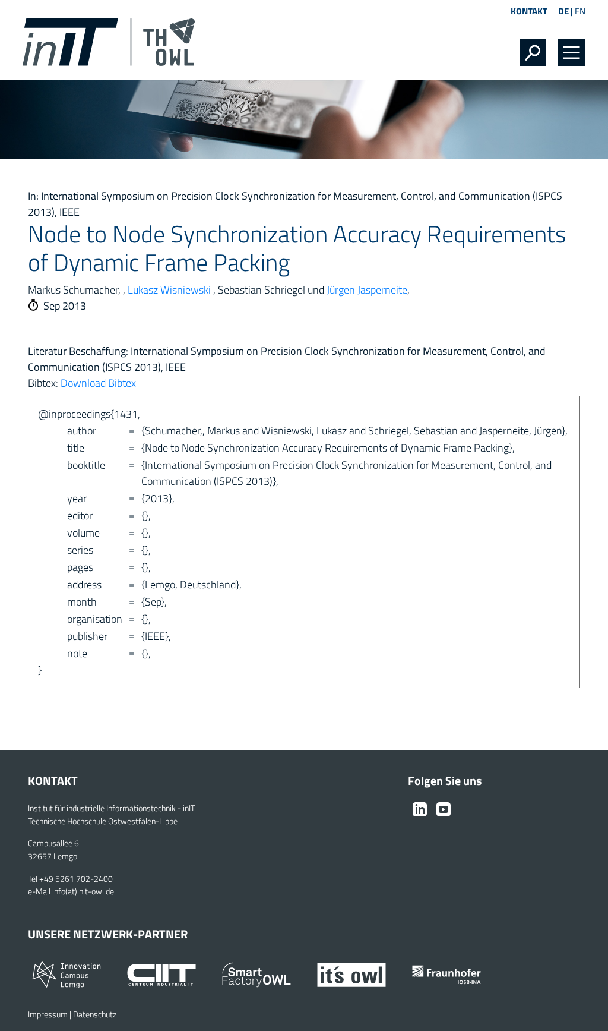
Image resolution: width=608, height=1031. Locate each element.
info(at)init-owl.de (83, 891)
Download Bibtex (98, 383)
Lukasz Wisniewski (169, 290)
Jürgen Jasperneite (367, 290)
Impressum (48, 1014)
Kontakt (529, 11)
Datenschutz (94, 1014)
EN (580, 11)
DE (563, 11)
